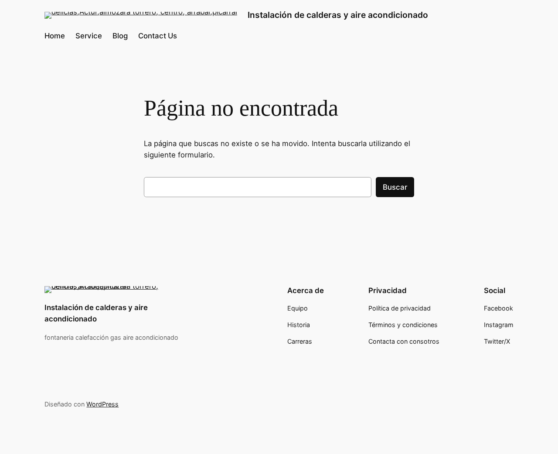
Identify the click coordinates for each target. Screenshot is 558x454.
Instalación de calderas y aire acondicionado (338, 15)
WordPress (102, 404)
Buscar (395, 187)
